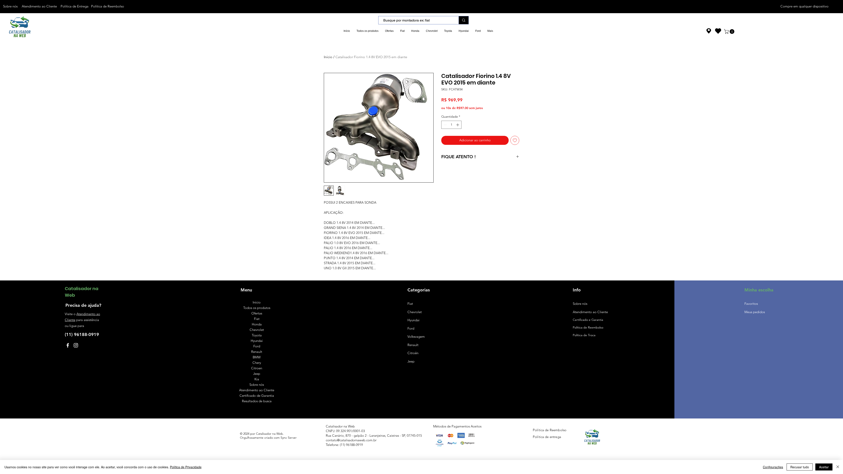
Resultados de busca (257, 401)
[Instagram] (76, 345)
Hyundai (257, 341)
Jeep (256, 374)
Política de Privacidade (186, 467)
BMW (257, 357)
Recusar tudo (799, 467)
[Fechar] (837, 466)
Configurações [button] (773, 467)
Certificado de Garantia (257, 395)
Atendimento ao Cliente (256, 390)
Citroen (256, 368)
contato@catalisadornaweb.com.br (351, 440)
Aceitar (824, 467)
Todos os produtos (256, 308)
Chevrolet (257, 330)
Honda (257, 324)
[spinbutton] (451, 125)
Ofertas (256, 313)
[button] (729, 31)
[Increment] (458, 125)
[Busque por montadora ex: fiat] (463, 20)
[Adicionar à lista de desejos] (514, 140)
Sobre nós (256, 384)
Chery (256, 363)
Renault (256, 352)
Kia (256, 379)
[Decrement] (444, 125)
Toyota (257, 335)
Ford (256, 346)
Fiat (256, 319)
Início (328, 57)
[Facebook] (68, 345)
